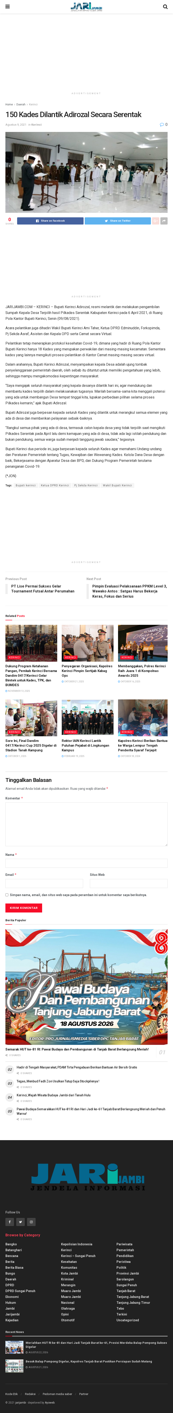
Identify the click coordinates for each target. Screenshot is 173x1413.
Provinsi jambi (127, 1273)
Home (9, 104)
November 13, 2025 (18, 691)
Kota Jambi (69, 1273)
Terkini (121, 1314)
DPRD (9, 1285)
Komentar (14, 798)
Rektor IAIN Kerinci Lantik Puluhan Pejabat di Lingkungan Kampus (85, 745)
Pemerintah (125, 1250)
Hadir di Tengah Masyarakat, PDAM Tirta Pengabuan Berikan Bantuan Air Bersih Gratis (77, 1067)
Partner (83, 1394)
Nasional (67, 1302)
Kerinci (33, 104)
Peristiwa (123, 1262)
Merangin (68, 1285)
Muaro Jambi (71, 1291)
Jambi (10, 1308)
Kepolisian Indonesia (76, 1244)
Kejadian (11, 1320)
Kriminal (67, 1279)
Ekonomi (12, 1297)
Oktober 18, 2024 (130, 756)
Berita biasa (14, 1267)
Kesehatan (69, 1262)
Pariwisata (124, 1244)
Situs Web (97, 875)
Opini (65, 1314)
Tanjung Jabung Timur (133, 1302)
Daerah (20, 104)
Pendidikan (125, 1256)
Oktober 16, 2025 (130, 681)
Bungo (10, 1273)
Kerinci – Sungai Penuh (78, 1256)
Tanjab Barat (125, 1291)
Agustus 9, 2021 (15, 124)
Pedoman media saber (57, 1394)
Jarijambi (12, 1314)
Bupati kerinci (26, 485)
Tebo (120, 1308)
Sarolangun (125, 1279)
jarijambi (20, 1402)
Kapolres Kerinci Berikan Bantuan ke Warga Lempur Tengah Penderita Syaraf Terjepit (143, 745)
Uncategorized (127, 1320)
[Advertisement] (86, 51)
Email (11, 874)
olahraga (68, 1308)
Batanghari (13, 1250)
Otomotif (68, 1320)
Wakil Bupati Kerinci (117, 485)
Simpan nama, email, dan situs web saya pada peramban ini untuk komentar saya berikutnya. (78, 895)
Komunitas (69, 1267)
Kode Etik (11, 1394)
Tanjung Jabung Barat (132, 1297)
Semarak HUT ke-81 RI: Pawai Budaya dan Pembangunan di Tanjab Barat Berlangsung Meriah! (76, 1049)
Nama (11, 854)
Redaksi (30, 1394)
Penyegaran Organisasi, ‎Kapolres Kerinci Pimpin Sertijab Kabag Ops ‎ (87, 671)
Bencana (11, 1256)
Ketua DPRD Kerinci (55, 485)
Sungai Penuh (126, 1285)
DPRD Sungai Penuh (20, 1291)
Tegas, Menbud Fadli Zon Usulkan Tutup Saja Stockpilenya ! (58, 1081)
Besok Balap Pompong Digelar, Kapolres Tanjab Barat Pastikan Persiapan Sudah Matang (89, 1361)
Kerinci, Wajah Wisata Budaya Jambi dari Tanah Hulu (54, 1095)
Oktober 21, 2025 (74, 681)
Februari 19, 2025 (74, 756)
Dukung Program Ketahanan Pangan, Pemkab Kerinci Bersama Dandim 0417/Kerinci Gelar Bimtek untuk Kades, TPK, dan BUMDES (31, 675)
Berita (9, 1262)
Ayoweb (50, 1402)
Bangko (11, 1244)
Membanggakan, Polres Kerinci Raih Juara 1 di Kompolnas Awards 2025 (142, 671)
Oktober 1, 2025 (16, 756)
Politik (121, 1267)
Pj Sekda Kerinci (86, 485)
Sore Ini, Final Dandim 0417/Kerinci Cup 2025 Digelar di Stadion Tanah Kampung (30, 745)
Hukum (10, 1302)
